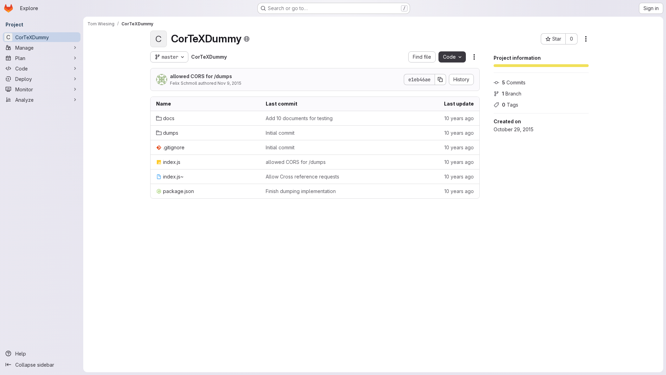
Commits (514, 82)
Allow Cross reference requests (302, 177)
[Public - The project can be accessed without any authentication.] (246, 39)
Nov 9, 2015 (229, 83)
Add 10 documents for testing (299, 118)
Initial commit (280, 133)
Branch (511, 94)
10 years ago (459, 118)
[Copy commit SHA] (440, 79)
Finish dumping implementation (301, 191)
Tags (510, 105)
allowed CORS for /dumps (201, 76)
